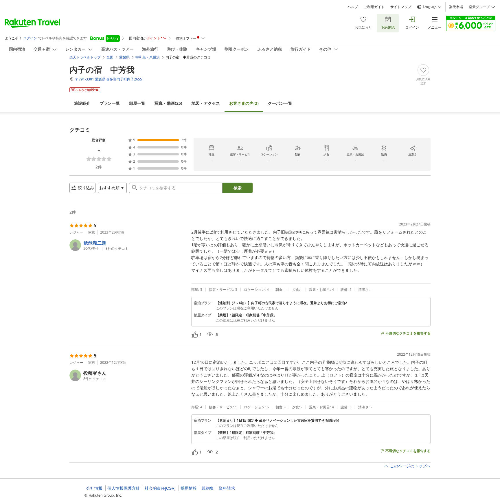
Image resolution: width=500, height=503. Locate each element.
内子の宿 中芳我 (102, 69)
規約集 (208, 488)
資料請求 (227, 488)
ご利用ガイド (374, 7)
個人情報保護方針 (123, 488)
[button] (128, 245)
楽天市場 (456, 7)
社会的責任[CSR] (160, 488)
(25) (168, 103)
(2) (244, 103)
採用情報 (189, 488)
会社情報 (94, 488)
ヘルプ (353, 7)
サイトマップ (400, 7)
